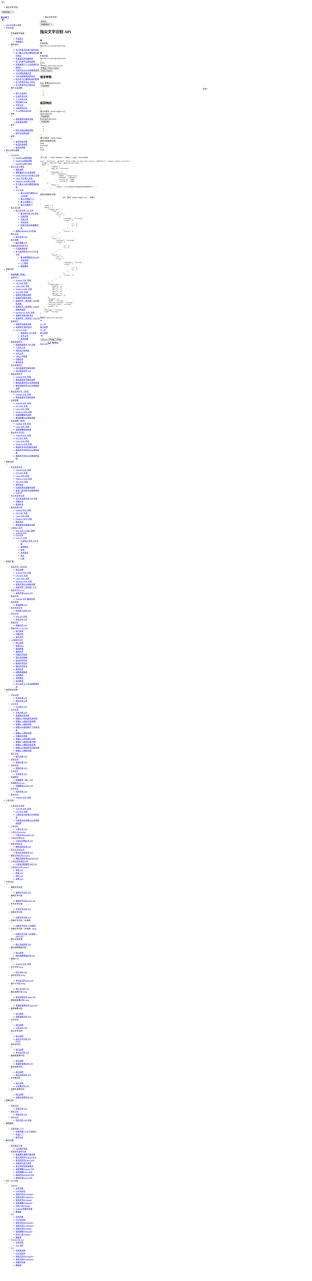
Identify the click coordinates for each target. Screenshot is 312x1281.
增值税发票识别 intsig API (26, 1005)
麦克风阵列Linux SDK (25, 1160)
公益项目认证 (21, 108)
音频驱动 (24, 547)
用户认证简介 (21, 93)
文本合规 (15, 710)
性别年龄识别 (16, 608)
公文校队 (15, 704)
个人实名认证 (21, 99)
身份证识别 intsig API (25, 981)
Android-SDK (21, 533)
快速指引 (19, 42)
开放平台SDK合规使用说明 (27, 70)
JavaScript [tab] (44, 145)
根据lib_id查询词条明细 (26, 721)
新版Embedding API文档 (26, 231)
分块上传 (19, 353)
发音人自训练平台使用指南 (27, 491)
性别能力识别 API (23, 611)
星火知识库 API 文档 (24, 211)
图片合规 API (21, 757)
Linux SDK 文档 (22, 286)
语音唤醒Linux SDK (24, 1172)
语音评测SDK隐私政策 (25, 584)
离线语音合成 (16, 507)
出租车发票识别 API (24, 1097)
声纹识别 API (21, 619)
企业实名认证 (21, 96)
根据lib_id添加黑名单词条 (27, 718)
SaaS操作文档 (21, 1149)
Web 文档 (20, 190)
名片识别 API (21, 972)
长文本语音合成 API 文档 (26, 499)
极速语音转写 (16, 342)
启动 (22, 550)
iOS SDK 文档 (22, 283)
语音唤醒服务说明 (23, 415)
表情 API (19, 879)
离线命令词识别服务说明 (26, 447)
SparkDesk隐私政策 (24, 161)
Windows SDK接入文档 (25, 181)
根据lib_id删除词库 (24, 733)
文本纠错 (15, 695)
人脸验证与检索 (17, 806)
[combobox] (51, 38)
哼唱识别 (19, 634)
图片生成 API (21, 237)
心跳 (22, 559)
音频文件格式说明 (23, 295)
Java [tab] (41, 148)
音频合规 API (21, 762)
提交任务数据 (21, 658)
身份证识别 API (22, 1053)
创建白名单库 (21, 736)
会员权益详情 (21, 142)
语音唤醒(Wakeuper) (24, 1203)
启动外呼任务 (21, 660)
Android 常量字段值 (24, 1209)
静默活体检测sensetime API (27, 858)
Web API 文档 (21, 538)
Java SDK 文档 (22, 292)
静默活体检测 (16, 844)
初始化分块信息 (22, 351)
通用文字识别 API (23, 893)
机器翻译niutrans (18, 783)
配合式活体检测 (17, 850)
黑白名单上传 (21, 701)
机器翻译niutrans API (24, 786)
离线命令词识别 (17, 432)
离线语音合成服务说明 (25, 525)
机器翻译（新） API (24, 780)
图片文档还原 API (23, 945)
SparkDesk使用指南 (24, 158)
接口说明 (19, 570)
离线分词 (15, 795)
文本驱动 (24, 553)
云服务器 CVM (17, 1129)
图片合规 (15, 754)
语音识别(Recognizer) (24, 1194)
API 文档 (19, 1245)
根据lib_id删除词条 (24, 724)
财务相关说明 (21, 122)
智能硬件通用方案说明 (25, 1154)
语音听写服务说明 (23, 298)
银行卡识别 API (22, 989)
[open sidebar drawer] (3, 2)
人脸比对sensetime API (25, 835)
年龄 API (19, 870)
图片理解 (15, 240)
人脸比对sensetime (18, 832)
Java (12, 1248)
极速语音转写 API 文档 (25, 345)
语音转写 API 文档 (28, 333)
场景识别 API (21, 1109)
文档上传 (24, 219)
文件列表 (19, 1188)
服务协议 (19, 485)
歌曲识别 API (21, 625)
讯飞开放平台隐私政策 (25, 62)
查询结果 (24, 339)
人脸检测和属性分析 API (26, 864)
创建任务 (19, 359)
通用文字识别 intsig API (25, 901)
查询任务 (19, 362)
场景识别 (15, 1106)
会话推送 (19, 681)
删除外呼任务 (21, 666)
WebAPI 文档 (21, 330)
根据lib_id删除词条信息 (26, 745)
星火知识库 (15, 208)
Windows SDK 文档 (24, 289)
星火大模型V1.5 (27, 199)
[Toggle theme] (3, 20)
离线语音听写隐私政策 (25, 397)
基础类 (18, 1212)
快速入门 (19, 1134)
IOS (12, 1214)
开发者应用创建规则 (24, 59)
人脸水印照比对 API (24, 841)
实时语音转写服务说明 (25, 368)
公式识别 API (21, 1028)
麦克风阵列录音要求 (24, 1166)
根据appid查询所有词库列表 (27, 748)
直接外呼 (19, 652)
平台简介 (19, 39)
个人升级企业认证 (23, 111)
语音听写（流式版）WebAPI (28, 318)
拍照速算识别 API (23, 1017)
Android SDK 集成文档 (25, 599)
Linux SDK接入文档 (24, 178)
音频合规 (15, 759)
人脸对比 (15, 826)
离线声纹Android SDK (25, 1175)
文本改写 (15, 771)
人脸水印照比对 (17, 838)
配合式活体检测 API (24, 853)
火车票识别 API (22, 1086)
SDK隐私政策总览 (23, 73)
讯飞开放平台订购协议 (25, 85)
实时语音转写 (16, 365)
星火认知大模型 (17, 167)
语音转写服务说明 (23, 324)
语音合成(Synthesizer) (25, 1197)
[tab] (175, 110)
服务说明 (19, 170)
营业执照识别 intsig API (25, 997)
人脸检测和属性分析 (19, 861)
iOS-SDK (19, 535)
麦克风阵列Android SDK (26, 1157)
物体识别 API (21, 1114)
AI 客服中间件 (17, 640)
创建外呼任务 (21, 655)
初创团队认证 (21, 102)
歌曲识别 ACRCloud (19, 628)
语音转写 (15, 321)
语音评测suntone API (24, 593)
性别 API (19, 876)
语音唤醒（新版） (18, 274)
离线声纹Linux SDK (24, 1178)
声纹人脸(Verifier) (23, 1206)
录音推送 (19, 678)
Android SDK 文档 (23, 280)
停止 (22, 556)
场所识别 (15, 1117)
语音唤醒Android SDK (25, 1169)
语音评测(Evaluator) (24, 1200)
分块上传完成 (21, 356)
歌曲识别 (15, 622)
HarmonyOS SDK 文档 (25, 313)
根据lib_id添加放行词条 (26, 739)
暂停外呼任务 (21, 663)
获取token (20, 646)
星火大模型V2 (26, 202)
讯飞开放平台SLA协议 (25, 82)
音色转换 (15, 602)
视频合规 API (21, 768)
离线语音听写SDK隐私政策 (27, 383)
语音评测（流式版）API (26, 587)
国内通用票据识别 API (25, 956)
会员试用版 (20, 147)
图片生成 (15, 234)
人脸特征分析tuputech (20, 867)
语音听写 (15, 277)
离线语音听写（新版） (20, 392)
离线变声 (15, 596)
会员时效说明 (21, 144)
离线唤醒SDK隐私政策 (25, 418)
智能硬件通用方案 (18, 1152)
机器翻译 (15, 777)
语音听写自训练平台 (24, 315)
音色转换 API (21, 605)
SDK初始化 (20, 1191)
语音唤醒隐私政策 (23, 430)
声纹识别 (15, 614)
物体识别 (15, 1112)
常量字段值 (20, 1262)
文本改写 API (21, 774)
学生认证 (19, 105)
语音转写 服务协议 (24, 327)
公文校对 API (21, 707)
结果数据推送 (21, 672)
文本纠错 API (21, 698)
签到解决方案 (16, 1146)
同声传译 (15, 789)
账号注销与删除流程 (24, 130)
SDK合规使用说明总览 (25, 76)
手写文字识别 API (23, 909)
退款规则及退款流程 (24, 119)
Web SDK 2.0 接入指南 (25, 531)
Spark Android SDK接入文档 (27, 175)
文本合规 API (21, 713)
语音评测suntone (17, 590)
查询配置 (19, 649)
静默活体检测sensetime (20, 856)
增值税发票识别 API (24, 1064)
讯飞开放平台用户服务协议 (27, 50)
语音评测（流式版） (19, 567)
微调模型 (24, 266)
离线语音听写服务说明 (25, 380)
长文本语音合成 (17, 496)
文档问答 (24, 216)
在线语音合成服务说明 (25, 488)
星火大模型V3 (26, 205)
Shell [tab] (42, 143)
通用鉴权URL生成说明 (25, 173)
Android (14, 1186)
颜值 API (19, 873)
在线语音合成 (16, 467)
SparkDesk (15, 155)
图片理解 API (21, 243)
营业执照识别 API (23, 1075)
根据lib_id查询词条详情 (26, 742)
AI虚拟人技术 (17, 528)
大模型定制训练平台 (19, 246)
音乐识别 (19, 637)
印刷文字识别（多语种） (26, 926)
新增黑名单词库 (22, 716)
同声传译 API (22, 792)
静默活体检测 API (23, 847)
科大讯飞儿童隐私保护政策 (27, 79)
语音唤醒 (15, 400)
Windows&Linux (17, 1240)
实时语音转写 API (23, 371)
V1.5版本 (24, 263)
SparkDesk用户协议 (24, 164)
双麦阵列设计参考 (23, 1163)
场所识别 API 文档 (23, 1120)
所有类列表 (20, 1251)
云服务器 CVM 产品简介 (26, 1132)
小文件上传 (20, 348)
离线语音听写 (16, 374)
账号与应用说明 (22, 133)
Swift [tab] (42, 150)
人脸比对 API (21, 829)
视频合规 (15, 765)
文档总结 (24, 222)
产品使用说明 (21, 249)
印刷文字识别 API (23, 917)
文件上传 (24, 336)
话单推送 (19, 675)
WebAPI (19, 493)
